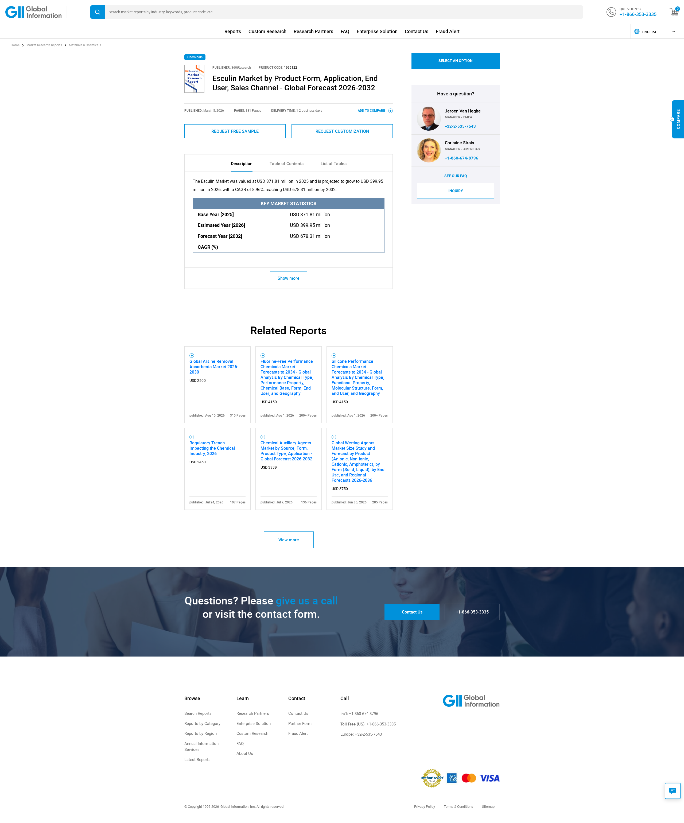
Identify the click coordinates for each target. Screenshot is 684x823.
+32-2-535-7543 (460, 126)
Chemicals (195, 57)
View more (288, 540)
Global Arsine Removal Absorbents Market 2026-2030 (213, 366)
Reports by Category (202, 723)
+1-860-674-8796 (461, 158)
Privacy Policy (424, 807)
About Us (244, 753)
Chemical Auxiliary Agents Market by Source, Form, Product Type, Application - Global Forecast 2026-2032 (286, 451)
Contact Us (416, 31)
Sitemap (488, 807)
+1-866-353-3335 (638, 14)
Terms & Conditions (458, 807)
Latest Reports (197, 759)
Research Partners (313, 31)
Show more (289, 278)
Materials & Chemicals (85, 45)
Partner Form (300, 723)
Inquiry (455, 191)
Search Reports (198, 713)
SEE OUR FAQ (455, 176)
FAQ (345, 31)
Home (15, 45)
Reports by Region (200, 733)
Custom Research (267, 31)
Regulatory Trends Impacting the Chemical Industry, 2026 (212, 448)
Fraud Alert (448, 31)
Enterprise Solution (377, 31)
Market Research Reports (44, 45)
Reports (232, 31)
